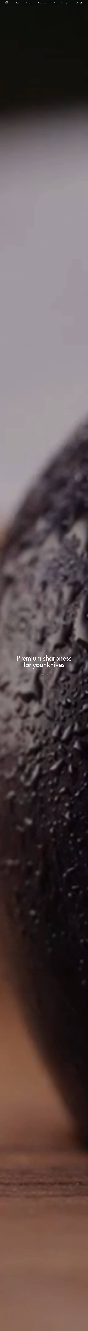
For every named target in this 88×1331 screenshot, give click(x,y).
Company (64, 3)
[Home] (6, 2)
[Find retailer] (77, 3)
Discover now (44, 674)
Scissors (19, 3)
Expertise (53, 3)
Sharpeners (30, 3)
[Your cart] (81, 3)
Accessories (42, 3)
